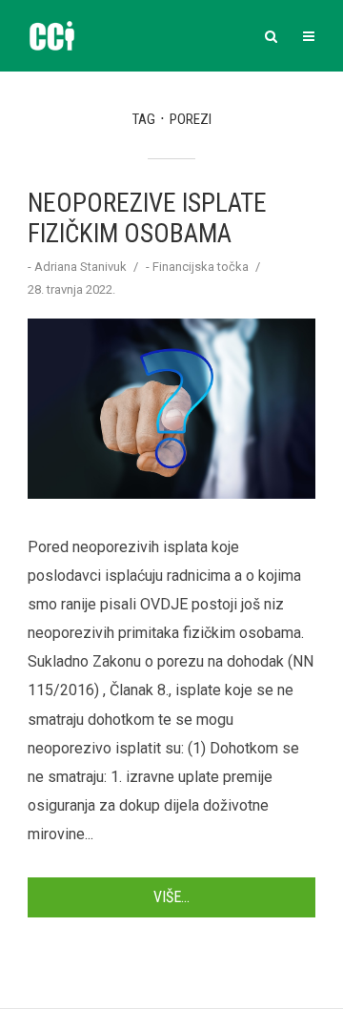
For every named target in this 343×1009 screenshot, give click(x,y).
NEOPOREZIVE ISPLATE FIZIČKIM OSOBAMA (147, 218)
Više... (171, 897)
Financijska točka (200, 266)
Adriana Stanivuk (80, 266)
